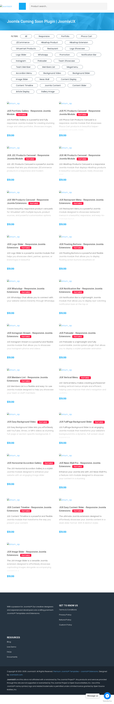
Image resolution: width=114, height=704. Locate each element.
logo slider (21, 54)
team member (23, 67)
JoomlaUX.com (16, 675)
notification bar (88, 54)
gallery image (48, 91)
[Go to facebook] (107, 695)
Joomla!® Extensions (89, 671)
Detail (35, 103)
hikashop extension (79, 42)
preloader (42, 60)
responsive (44, 36)
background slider (81, 73)
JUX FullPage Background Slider (75, 421)
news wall (44, 79)
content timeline (24, 85)
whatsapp (43, 54)
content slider (79, 85)
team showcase (67, 60)
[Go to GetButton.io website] (107, 701)
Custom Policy (65, 624)
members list (48, 67)
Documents (12, 657)
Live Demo (11, 647)
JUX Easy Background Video (21, 421)
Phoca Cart (86, 36)
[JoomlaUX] (6, 6)
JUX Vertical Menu (68, 377)
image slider (22, 79)
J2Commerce (22, 42)
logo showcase (77, 48)
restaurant (52, 48)
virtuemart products (26, 48)
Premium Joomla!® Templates (66, 671)
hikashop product (49, 42)
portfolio (65, 36)
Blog (9, 641)
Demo (26, 103)
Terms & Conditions (68, 609)
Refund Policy (65, 619)
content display (68, 79)
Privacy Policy (65, 614)
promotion (65, 54)
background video (52, 73)
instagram (21, 60)
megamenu (72, 67)
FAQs (9, 652)
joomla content (53, 85)
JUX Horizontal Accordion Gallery (24, 463)
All (26, 36)
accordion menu (24, 73)
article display (22, 91)
